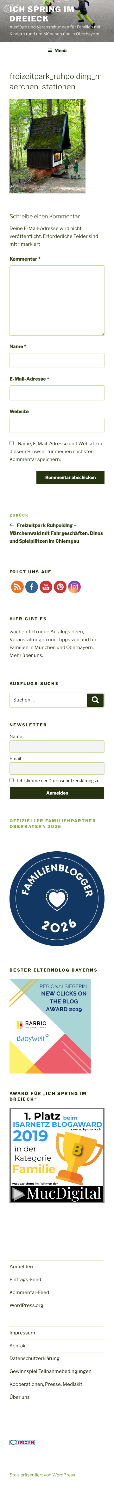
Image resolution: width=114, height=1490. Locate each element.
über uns (32, 655)
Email (15, 758)
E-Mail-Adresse (29, 379)
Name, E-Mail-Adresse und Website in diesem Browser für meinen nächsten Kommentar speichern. (56, 451)
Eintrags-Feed (25, 1279)
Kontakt (18, 1346)
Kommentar (25, 259)
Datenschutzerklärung (35, 1358)
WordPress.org (26, 1305)
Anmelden (21, 1266)
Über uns (20, 1397)
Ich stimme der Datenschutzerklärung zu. (58, 780)
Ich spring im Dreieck (42, 14)
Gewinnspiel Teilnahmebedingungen (51, 1371)
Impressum (22, 1333)
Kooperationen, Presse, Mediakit (46, 1384)
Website (19, 411)
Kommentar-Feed (29, 1292)
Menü (60, 50)
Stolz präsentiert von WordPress (42, 1474)
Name (18, 346)
